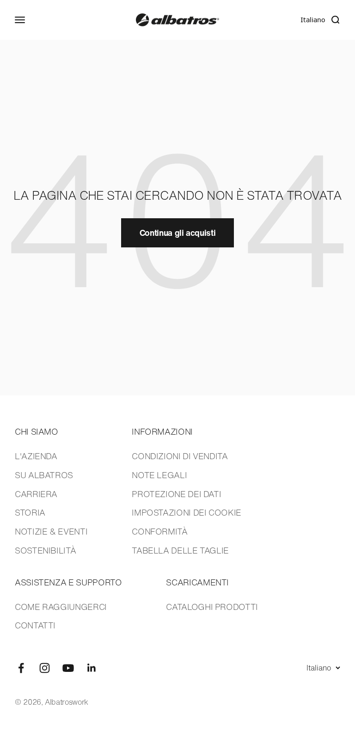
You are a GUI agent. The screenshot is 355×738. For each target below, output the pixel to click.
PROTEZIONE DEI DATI (176, 494)
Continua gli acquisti (177, 233)
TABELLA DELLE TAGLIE (180, 550)
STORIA (30, 512)
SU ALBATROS (44, 475)
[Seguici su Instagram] (44, 668)
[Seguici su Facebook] (21, 668)
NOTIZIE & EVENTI (51, 531)
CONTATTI (35, 625)
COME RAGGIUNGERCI (61, 607)
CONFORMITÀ (159, 531)
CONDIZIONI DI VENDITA (179, 456)
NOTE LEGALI (159, 475)
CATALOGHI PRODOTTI (212, 607)
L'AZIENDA (36, 456)
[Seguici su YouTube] (68, 668)
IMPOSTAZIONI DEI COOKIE (186, 512)
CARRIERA (36, 494)
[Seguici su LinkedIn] (92, 668)
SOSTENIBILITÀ (45, 550)
